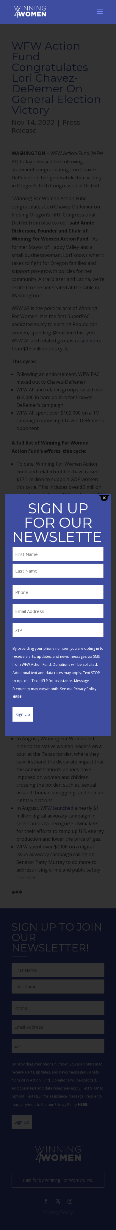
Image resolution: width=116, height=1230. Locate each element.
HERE (17, 696)
